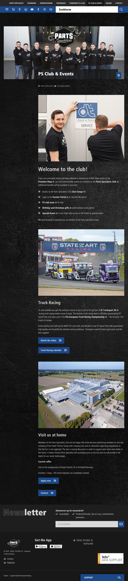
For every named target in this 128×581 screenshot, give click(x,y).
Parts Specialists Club (106, 181)
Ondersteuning (46, 3)
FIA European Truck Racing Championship (85, 317)
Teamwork (31, 3)
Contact (119, 3)
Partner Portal (59, 197)
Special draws (48, 213)
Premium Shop (45, 181)
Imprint (6, 576)
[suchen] (121, 9)
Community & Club (77, 3)
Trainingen (61, 3)
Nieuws (109, 3)
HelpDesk (10, 562)
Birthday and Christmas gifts (55, 207)
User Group (77, 191)
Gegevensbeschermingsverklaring (20, 576)
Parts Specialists (16, 3)
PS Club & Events (95, 3)
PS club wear (48, 202)
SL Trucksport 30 (108, 310)
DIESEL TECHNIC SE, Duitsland (84, 542)
